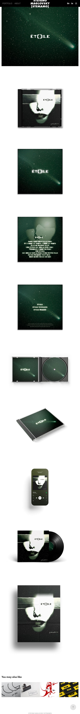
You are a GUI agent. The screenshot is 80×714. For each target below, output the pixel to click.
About (18, 3)
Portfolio (7, 3)
